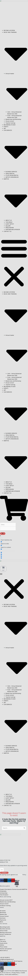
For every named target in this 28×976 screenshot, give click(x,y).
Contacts (2, 954)
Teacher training (10, 123)
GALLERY (8, 226)
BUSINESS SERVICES (11, 171)
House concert (10, 121)
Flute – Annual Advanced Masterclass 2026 (14, 116)
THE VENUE (9, 222)
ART (5, 128)
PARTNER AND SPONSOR (13, 229)
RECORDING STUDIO (9, 125)
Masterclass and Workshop (13, 119)
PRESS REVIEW (10, 227)
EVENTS (6, 126)
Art (1, 952)
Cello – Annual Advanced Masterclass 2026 (14, 113)
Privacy (20, 874)
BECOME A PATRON (9, 30)
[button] (14, 262)
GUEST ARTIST (10, 224)
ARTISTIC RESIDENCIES (12, 177)
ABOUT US (9, 220)
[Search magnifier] (2, 533)
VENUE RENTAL (10, 173)
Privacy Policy (16, 972)
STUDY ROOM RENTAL (12, 175)
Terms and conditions (11, 974)
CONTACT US (7, 231)
